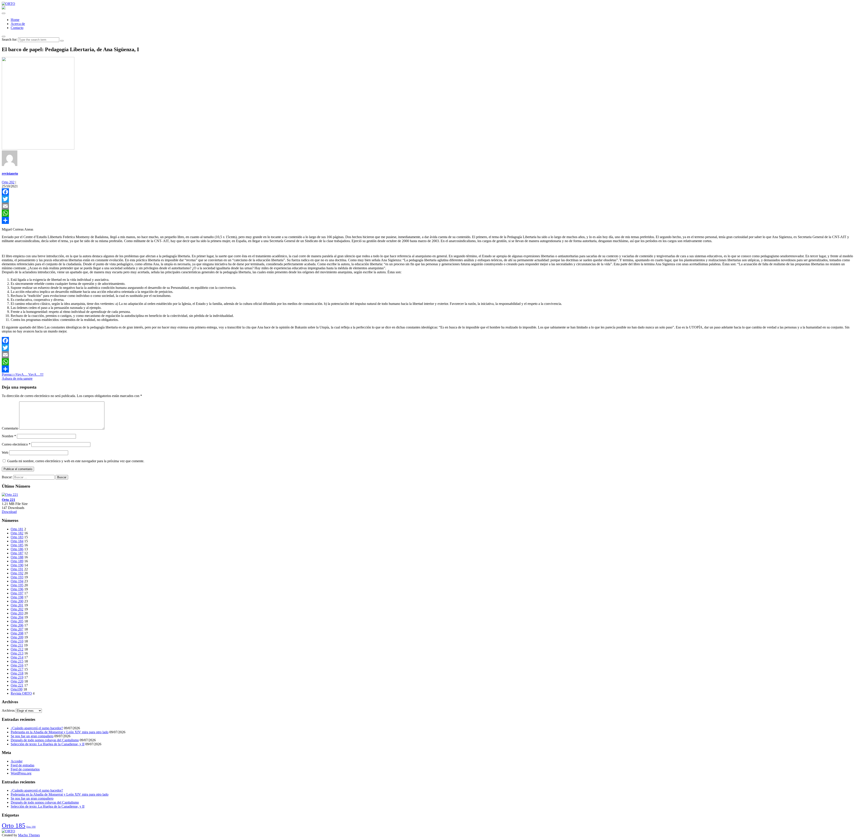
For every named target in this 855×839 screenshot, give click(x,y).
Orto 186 (17, 549)
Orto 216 (17, 665)
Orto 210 (17, 641)
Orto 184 (17, 541)
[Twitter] (427, 199)
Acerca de (18, 24)
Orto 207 (17, 629)
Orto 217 (17, 669)
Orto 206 (17, 625)
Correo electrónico (16, 444)
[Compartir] (427, 220)
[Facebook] (427, 191)
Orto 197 (17, 593)
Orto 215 (17, 661)
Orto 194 (17, 581)
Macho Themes (29, 835)
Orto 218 (17, 673)
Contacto (17, 28)
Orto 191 (17, 569)
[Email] (427, 206)
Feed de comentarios (25, 769)
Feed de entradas (22, 765)
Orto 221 (8, 500)
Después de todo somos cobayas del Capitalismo (45, 740)
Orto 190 (17, 565)
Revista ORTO (21, 693)
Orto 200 (17, 601)
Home (15, 20)
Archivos (8, 710)
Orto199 (16, 689)
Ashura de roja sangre (17, 378)
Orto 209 (17, 637)
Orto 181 (17, 529)
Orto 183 (17, 537)
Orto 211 (17, 645)
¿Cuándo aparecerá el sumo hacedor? (37, 728)
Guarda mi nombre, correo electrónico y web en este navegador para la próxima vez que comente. (75, 461)
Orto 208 (17, 633)
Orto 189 (17, 561)
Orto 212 (17, 649)
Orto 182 (17, 533)
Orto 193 (17, 577)
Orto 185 (17, 545)
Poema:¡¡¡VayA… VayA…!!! (22, 374)
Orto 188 (17, 557)
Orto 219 (17, 677)
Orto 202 (8, 182)
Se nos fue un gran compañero (32, 736)
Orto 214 (17, 657)
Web (5, 452)
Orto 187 (17, 553)
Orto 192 (17, 573)
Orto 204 (17, 617)
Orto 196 (17, 589)
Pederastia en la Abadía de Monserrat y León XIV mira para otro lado (59, 732)
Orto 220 (17, 681)
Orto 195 (17, 585)
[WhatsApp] (427, 213)
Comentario (10, 428)
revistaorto (10, 173)
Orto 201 (17, 605)
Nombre (9, 436)
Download (9, 512)
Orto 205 (17, 621)
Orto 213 (17, 653)
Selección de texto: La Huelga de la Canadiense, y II (47, 744)
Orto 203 (17, 613)
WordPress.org (21, 773)
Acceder (16, 761)
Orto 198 (17, 597)
